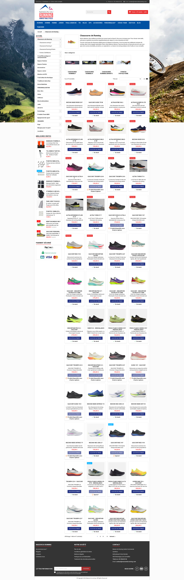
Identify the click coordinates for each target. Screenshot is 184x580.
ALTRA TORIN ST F (96, 215)
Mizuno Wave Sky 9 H (138, 404)
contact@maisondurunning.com (138, 1)
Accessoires (41, 67)
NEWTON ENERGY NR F (53, 221)
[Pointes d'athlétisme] (123, 62)
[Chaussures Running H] (89, 62)
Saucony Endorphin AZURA (96, 254)
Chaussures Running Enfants (47, 49)
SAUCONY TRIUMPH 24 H (96, 176)
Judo (39, 104)
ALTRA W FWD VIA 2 (117, 102)
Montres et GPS (42, 74)
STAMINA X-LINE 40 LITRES (53, 191)
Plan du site (77, 549)
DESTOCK (132, 23)
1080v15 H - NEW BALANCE (95, 328)
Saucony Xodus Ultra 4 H (117, 216)
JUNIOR (61, 23)
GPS (90, 23)
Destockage (41, 111)
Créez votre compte (56, 1)
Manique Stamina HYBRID (53, 181)
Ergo (38, 124)
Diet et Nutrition (42, 84)
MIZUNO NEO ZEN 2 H (117, 404)
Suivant (113, 536)
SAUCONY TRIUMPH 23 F (117, 365)
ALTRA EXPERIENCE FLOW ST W (74, 140)
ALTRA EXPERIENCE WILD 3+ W (96, 140)
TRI (79, 23)
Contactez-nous (40, 556)
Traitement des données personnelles (84, 559)
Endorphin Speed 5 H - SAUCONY (96, 365)
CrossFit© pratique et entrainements (43, 56)
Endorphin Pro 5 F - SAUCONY (96, 291)
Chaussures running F (45, 42)
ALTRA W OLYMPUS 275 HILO (138, 103)
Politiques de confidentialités (82, 556)
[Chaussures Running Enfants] (106, 62)
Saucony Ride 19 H (74, 254)
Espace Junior (41, 71)
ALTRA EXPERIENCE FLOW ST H (74, 216)
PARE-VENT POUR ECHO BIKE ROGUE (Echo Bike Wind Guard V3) (53, 201)
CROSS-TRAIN (122, 23)
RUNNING (40, 23)
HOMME (47, 23)
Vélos (39, 94)
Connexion (45, 1)
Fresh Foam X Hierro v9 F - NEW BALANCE (117, 328)
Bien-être (40, 91)
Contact (116, 545)
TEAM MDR (40, 27)
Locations (40, 131)
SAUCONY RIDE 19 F (138, 215)
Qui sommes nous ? (41, 549)
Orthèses (40, 97)
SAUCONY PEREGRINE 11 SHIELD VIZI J (53, 231)
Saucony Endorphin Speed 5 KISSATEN (138, 254)
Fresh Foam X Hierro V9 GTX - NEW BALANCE (95, 482)
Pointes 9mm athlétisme (53, 161)
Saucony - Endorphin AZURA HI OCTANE (74, 291)
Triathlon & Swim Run (43, 81)
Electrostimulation (43, 101)
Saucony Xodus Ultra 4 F (74, 177)
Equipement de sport (43, 117)
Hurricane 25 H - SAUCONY (138, 482)
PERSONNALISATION (43, 87)
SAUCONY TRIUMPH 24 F (117, 254)
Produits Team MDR (43, 114)
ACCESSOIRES (97, 23)
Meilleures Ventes (43, 136)
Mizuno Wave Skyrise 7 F (74, 442)
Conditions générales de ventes (83, 551)
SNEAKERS (40, 121)
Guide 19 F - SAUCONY (138, 365)
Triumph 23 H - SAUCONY (74, 481)
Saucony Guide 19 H (74, 404)
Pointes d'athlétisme (45, 52)
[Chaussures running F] (72, 62)
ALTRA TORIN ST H (138, 176)
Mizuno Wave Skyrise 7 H (95, 404)
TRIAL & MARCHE (70, 23)
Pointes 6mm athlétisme (53, 171)
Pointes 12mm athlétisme (53, 211)
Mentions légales (79, 554)
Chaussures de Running (44, 39)
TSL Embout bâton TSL (53, 151)
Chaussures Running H (45, 46)
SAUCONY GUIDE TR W (96, 102)
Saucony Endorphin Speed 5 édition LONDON (117, 519)
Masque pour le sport (43, 128)
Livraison (38, 554)
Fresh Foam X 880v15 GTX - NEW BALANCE (117, 482)
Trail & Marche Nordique (45, 77)
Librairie (40, 107)
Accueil (39, 36)
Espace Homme (42, 61)
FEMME (54, 23)
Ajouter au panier (74, 112)
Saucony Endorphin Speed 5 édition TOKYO (138, 519)
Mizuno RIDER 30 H (138, 139)
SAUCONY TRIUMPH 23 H (74, 365)
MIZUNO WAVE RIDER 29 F (74, 102)
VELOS (85, 23)
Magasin (38, 551)
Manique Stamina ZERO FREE (53, 141)
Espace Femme (42, 64)
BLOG (139, 23)
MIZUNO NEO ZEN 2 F (95, 442)
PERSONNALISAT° (110, 23)
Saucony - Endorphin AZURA (95, 519)
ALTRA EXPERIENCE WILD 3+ (117, 140)
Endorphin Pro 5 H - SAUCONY (74, 328)
